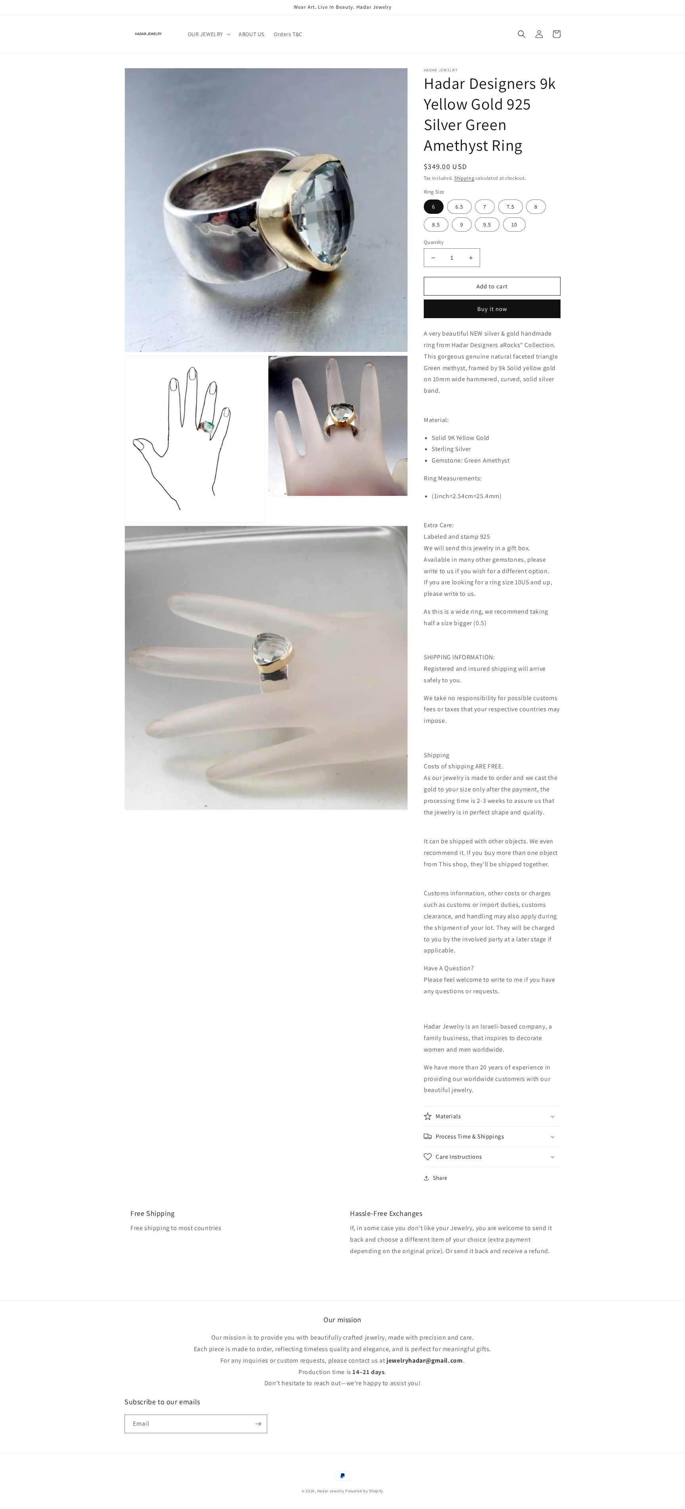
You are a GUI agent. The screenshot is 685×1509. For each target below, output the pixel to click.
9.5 (487, 224)
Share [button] (440, 1177)
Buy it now (492, 309)
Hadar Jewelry (330, 1491)
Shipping (464, 178)
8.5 (436, 224)
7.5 (511, 206)
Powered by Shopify (364, 1491)
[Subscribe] (258, 1424)
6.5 (459, 206)
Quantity (434, 242)
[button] (208, 34)
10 (514, 224)
